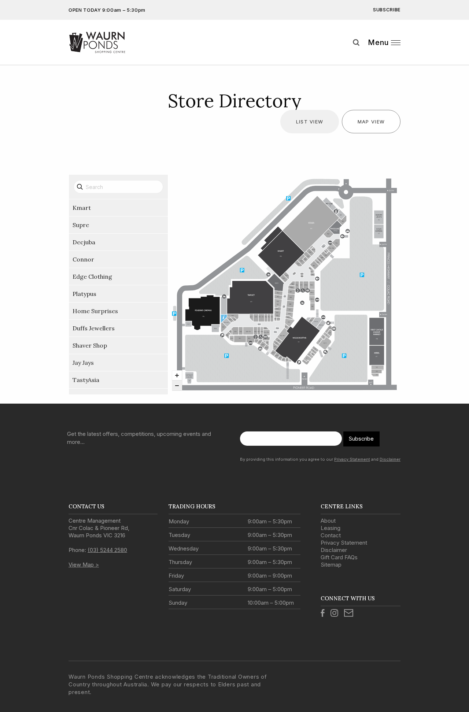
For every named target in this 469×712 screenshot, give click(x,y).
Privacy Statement (352, 459)
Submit (458, 56)
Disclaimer (390, 459)
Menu (378, 42)
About (328, 520)
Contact (331, 535)
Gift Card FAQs (339, 557)
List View (310, 122)
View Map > (84, 564)
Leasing (330, 527)
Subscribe (386, 9)
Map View (371, 122)
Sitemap (331, 564)
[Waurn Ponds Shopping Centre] (110, 42)
